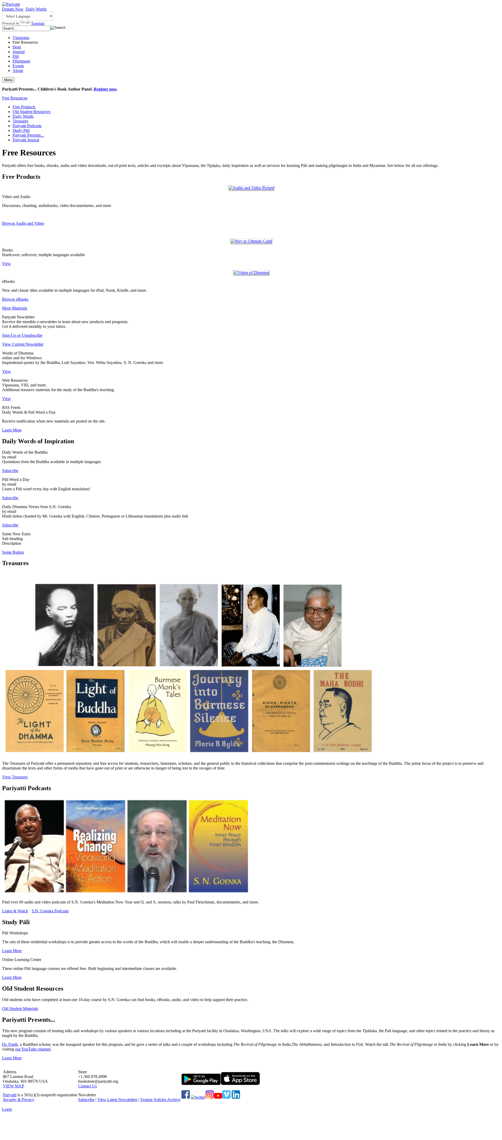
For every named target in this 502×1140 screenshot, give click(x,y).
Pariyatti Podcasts (27, 125)
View (6, 263)
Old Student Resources (31, 111)
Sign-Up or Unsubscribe (22, 335)
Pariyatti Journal (26, 140)
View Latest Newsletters (117, 1099)
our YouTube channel (32, 1049)
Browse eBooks (15, 299)
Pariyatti (9, 1095)
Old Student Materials (20, 1008)
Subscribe (10, 470)
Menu (8, 80)
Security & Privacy (18, 1099)
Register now (105, 89)
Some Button (13, 552)
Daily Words (36, 9)
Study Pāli (21, 130)
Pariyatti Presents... (28, 135)
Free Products (24, 107)
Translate (37, 23)
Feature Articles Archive (160, 1099)
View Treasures (15, 777)
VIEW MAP (13, 1086)
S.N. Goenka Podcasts (50, 911)
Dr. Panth (10, 1044)
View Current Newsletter (22, 344)
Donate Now (13, 9)
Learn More (12, 430)
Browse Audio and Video (23, 223)
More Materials (14, 308)
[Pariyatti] (11, 4)
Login (7, 1109)
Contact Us (87, 1086)
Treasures (20, 121)
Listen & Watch (15, 911)
